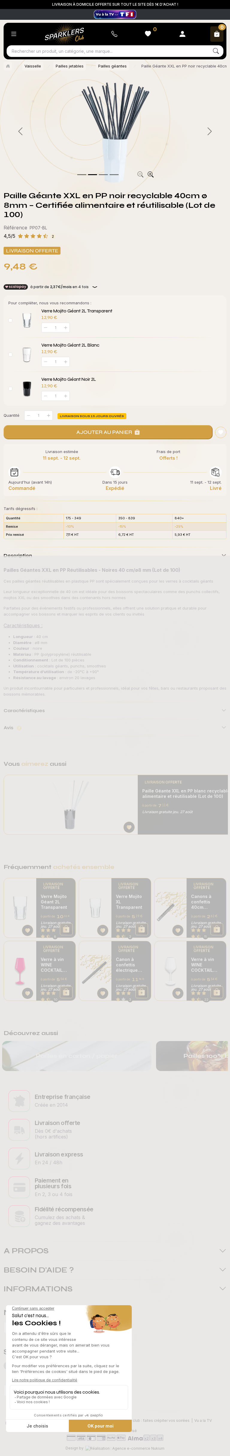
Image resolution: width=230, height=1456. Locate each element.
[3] (114, 174)
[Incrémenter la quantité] (48, 415)
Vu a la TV (203, 1420)
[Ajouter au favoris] (220, 432)
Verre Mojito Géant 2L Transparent (76, 311)
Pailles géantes (112, 66)
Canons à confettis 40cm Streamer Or (204, 902)
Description (18, 555)
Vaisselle (33, 66)
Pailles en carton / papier (76, 1056)
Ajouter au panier (104, 432)
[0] (81, 174)
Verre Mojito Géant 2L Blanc (70, 345)
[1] (92, 174)
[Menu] (14, 34)
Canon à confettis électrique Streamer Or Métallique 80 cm (131, 965)
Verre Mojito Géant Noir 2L (68, 379)
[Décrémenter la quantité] (28, 415)
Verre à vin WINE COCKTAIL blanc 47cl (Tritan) (202, 965)
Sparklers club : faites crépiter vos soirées (152, 1420)
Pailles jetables (70, 66)
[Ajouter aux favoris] (129, 827)
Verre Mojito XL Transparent (129, 902)
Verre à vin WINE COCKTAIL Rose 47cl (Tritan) (52, 965)
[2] (103, 174)
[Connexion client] (182, 34)
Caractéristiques (24, 710)
